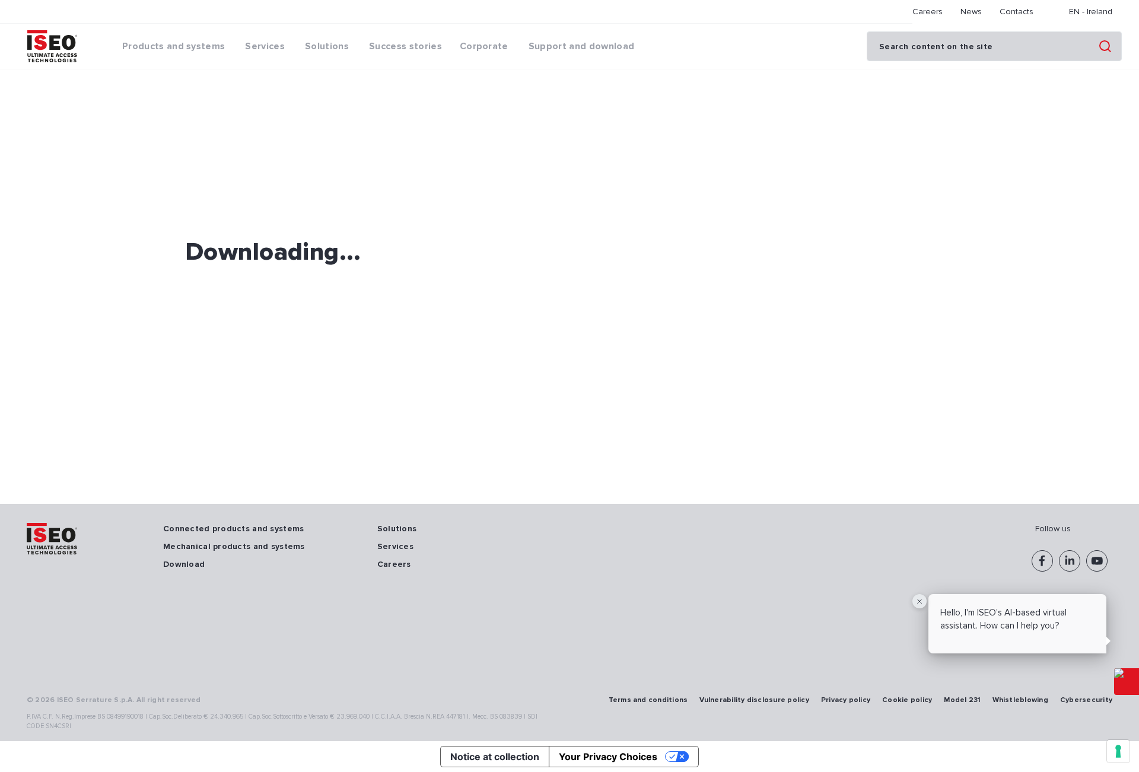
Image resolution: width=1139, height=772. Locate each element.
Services (395, 546)
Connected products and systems (233, 529)
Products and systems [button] (173, 46)
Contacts (1016, 12)
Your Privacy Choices (608, 757)
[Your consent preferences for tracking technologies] (1118, 751)
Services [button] (265, 46)
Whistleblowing (1020, 700)
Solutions (397, 529)
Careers (927, 12)
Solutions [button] (327, 46)
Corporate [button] (484, 46)
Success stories (405, 46)
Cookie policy (907, 700)
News (971, 12)
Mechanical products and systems (234, 546)
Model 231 (962, 700)
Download (184, 564)
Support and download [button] (581, 46)
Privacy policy (845, 700)
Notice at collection (494, 757)
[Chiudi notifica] (919, 601)
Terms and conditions (648, 700)
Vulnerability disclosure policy (754, 700)
